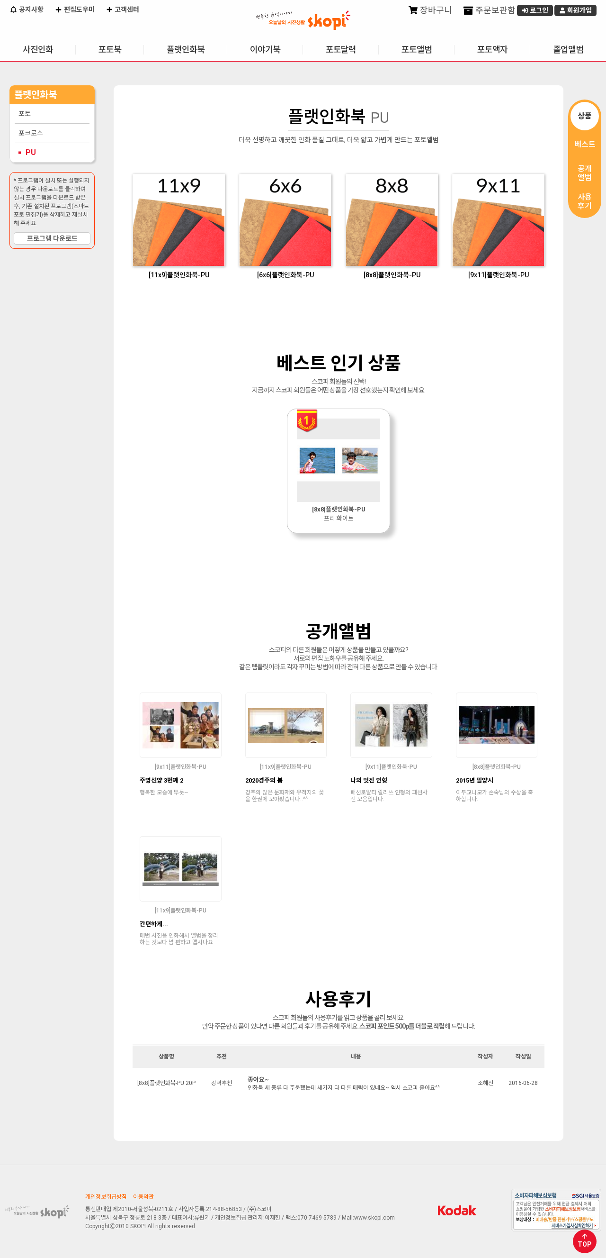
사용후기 (585, 201)
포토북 (109, 50)
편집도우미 (78, 9)
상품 (585, 115)
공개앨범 (585, 173)
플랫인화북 (186, 50)
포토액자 (492, 50)
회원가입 (579, 10)
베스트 (585, 144)
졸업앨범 (568, 50)
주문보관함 (494, 10)
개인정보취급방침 (106, 1197)
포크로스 (30, 133)
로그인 (538, 10)
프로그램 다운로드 (52, 238)
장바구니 (435, 10)
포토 (24, 114)
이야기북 (265, 50)
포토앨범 (416, 50)
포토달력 (341, 50)
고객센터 (126, 9)
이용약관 (143, 1197)
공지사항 (31, 9)
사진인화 (38, 50)
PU (31, 152)
